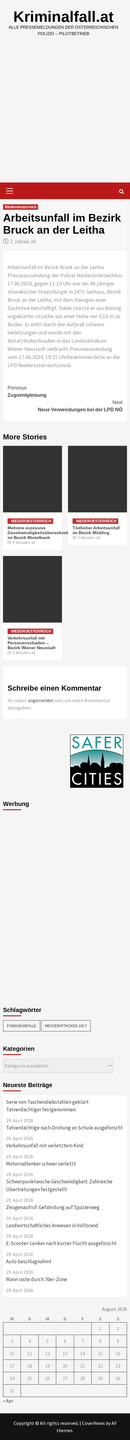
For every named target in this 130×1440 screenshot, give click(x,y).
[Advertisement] (65, 114)
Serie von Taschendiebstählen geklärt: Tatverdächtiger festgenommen (47, 1106)
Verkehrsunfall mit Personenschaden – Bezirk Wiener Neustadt (32, 643)
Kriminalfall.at (63, 16)
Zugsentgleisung (27, 391)
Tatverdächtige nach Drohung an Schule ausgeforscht (64, 1127)
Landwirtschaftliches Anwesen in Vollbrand (52, 1225)
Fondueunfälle (21, 1025)
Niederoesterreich (20, 207)
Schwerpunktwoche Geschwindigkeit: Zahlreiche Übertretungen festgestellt (59, 1185)
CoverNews (93, 1423)
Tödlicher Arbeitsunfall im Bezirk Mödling (96, 530)
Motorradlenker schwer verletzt (41, 1163)
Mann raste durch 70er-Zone (36, 1279)
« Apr (8, 1401)
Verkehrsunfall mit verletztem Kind (44, 1145)
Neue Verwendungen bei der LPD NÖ (80, 406)
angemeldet (40, 700)
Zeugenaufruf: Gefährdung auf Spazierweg (52, 1207)
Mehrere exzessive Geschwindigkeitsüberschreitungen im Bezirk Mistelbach (45, 532)
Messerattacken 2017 (66, 1025)
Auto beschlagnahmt (28, 1261)
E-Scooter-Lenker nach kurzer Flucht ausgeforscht (61, 1243)
